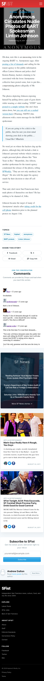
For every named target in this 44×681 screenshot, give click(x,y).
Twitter (4, 654)
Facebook (5, 650)
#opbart (17, 234)
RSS (3, 658)
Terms (4, 676)
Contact (5, 640)
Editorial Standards (8, 632)
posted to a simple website (13, 106)
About (4, 625)
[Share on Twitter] (9, 463)
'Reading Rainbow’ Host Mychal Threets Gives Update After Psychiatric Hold (22, 376)
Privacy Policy (6, 672)
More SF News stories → (22, 404)
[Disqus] (22, 317)
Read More (35, 573)
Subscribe (22, 559)
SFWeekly (6, 171)
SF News (13, 12)
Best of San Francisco (10, 614)
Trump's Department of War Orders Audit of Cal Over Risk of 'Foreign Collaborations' (22, 386)
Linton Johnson (24, 239)
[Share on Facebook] (13, 463)
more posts (16, 574)
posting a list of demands (13, 64)
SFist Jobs (5, 610)
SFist (6, 588)
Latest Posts (6, 606)
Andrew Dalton (27, 12)
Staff (3, 628)
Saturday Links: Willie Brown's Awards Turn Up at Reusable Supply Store (22, 395)
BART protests (9, 239)
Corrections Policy (8, 636)
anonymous (28, 234)
